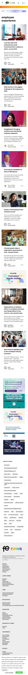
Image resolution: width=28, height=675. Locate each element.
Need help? (4, 644)
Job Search (5, 595)
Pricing (3, 612)
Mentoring (6, 511)
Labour (12, 499)
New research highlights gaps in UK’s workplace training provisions (13, 351)
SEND (5, 520)
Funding (16, 493)
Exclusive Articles (6, 602)
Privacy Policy (5, 570)
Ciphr (9, 62)
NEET (12, 511)
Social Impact (5, 585)
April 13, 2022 (11, 368)
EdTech (4, 580)
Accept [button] (19, 672)
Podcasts (4, 626)
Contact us (4, 565)
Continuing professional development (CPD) (13, 483)
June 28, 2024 (11, 64)
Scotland (20, 517)
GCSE (21, 493)
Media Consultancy (6, 617)
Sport (5, 523)
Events (3, 640)
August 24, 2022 (11, 265)
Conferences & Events (7, 653)
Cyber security (15, 487)
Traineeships (18, 529)
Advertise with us (6, 569)
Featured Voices (6, 604)
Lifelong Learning (19, 502)
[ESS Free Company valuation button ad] (14, 401)
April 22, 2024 (11, 106)
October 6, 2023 (11, 225)
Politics (5, 517)
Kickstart (6, 499)
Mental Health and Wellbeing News (12, 508)
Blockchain (15, 474)
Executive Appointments (8, 592)
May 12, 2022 (10, 326)
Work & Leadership (6, 583)
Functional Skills (8, 493)
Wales (12, 532)
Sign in (23, 3)
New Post (4, 637)
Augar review (7, 474)
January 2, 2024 (11, 186)
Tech (11, 529)
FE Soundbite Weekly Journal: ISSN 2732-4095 (13, 605)
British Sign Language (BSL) (10, 477)
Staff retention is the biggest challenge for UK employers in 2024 (13, 89)
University (6, 532)
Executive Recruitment (7, 594)
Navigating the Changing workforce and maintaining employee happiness (12, 131)
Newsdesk (10, 325)
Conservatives (7, 480)
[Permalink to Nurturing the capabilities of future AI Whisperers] (14, 159)
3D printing (6, 465)
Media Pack (5, 613)
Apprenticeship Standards (10, 468)
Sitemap (4, 571)
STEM (10, 523)
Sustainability (20, 526)
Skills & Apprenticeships (8, 584)
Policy (21, 514)
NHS (5, 514)
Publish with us (5, 567)
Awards (4, 651)
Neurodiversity (19, 511)
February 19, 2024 (12, 146)
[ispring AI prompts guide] (14, 447)
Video (3, 627)
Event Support (5, 619)
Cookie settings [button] (9, 672)
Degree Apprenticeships (10, 490)
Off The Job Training (13, 514)
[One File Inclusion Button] (14, 278)
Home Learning (7, 496)
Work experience (8, 535)
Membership (5, 643)
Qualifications (13, 517)
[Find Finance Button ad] (14, 385)
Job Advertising (6, 616)
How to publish (5, 635)
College (21, 477)
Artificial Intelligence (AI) (10, 471)
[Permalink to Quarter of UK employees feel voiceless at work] (14, 199)
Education (4, 579)
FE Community (5, 566)
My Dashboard (5, 639)
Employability (5, 581)
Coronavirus (7, 487)
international (17, 496)
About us (4, 563)
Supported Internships (9, 526)
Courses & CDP (5, 654)
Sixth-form (11, 520)
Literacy (6, 505)
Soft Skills (18, 520)
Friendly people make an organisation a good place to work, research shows (13, 250)
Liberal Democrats (8, 502)
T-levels (6, 529)
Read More (4, 670)
